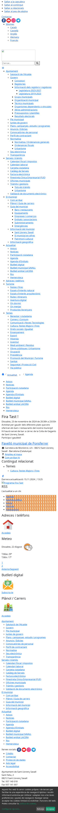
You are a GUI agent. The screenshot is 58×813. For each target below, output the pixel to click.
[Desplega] (20, 375)
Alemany (14, 37)
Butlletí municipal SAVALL (18, 400)
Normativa (11, 650)
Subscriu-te (7, 592)
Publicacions (12, 509)
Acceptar (50, 809)
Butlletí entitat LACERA (17, 404)
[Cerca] (37, 63)
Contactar (7, 16)
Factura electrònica (15, 676)
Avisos (9, 381)
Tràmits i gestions (15, 685)
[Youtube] (8, 20)
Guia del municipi (15, 701)
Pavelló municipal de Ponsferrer (25, 443)
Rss (7, 407)
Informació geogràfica (17, 708)
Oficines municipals (16, 682)
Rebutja (40, 809)
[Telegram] (18, 20)
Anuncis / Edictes (14, 640)
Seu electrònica (14, 653)
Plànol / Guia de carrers (18, 698)
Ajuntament (8, 621)
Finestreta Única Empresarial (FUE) (23, 679)
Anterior (6, 569)
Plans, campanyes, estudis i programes (26, 637)
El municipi (7, 692)
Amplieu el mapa (13, 454)
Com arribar (12, 695)
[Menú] (3, 67)
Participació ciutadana (17, 387)
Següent (14, 569)
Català (13, 27)
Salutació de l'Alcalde (16, 624)
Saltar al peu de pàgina (16, 11)
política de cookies (27, 803)
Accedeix (6, 532)
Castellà (14, 30)
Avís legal (10, 763)
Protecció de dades (15, 759)
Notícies (10, 384)
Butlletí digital (13, 397)
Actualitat (12, 374)
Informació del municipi (18, 705)
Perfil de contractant (16, 647)
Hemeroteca (12, 410)
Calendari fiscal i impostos (19, 663)
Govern (9, 627)
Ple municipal (13, 630)
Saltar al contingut (13, 4)
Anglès (13, 33)
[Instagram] (13, 20)
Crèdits (9, 753)
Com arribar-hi (12, 457)
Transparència (13, 656)
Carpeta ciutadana (15, 669)
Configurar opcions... (11, 809)
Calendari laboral (14, 666)
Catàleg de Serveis (15, 672)
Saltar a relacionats (14, 8)
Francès (14, 40)
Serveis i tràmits (10, 659)
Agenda (29, 374)
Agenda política (14, 499)
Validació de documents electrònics (24, 688)
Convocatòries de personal (19, 643)
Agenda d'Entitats (15, 394)
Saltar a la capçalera (14, 1)
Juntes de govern (14, 634)
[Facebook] (4, 20)
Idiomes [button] (10, 24)
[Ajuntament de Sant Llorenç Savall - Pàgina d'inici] (18, 55)
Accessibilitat (12, 766)
